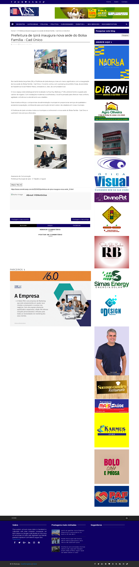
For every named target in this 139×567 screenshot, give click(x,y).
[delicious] (43, 2)
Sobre (116, 2)
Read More (16, 539)
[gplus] (18, 2)
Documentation (109, 24)
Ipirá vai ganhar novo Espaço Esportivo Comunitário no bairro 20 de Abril (72, 532)
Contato (124, 2)
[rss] (32, 2)
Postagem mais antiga (80, 219)
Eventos (80, 24)
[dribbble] (29, 2)
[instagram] (40, 2)
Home (108, 2)
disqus (50, 225)
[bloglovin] (25, 2)
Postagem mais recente (20, 219)
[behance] (36, 2)
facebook (76, 225)
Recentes (20, 24)
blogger (23, 225)
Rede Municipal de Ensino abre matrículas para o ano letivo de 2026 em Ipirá (72, 540)
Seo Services (93, 24)
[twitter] (15, 2)
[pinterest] (22, 2)
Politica (55, 24)
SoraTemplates (26, 564)
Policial (44, 24)
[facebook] (11, 2)
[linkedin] (29, 542)
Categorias (32, 24)
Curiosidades (67, 24)
